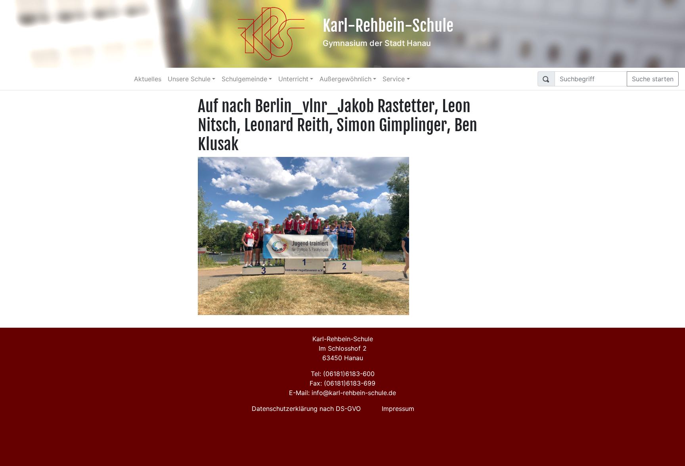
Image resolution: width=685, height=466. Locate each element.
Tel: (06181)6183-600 (343, 374)
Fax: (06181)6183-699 (342, 383)
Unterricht (293, 79)
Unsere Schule (189, 79)
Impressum (398, 409)
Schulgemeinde (244, 79)
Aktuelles (147, 79)
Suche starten (653, 79)
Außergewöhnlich (345, 79)
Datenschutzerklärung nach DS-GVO (306, 409)
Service (394, 79)
